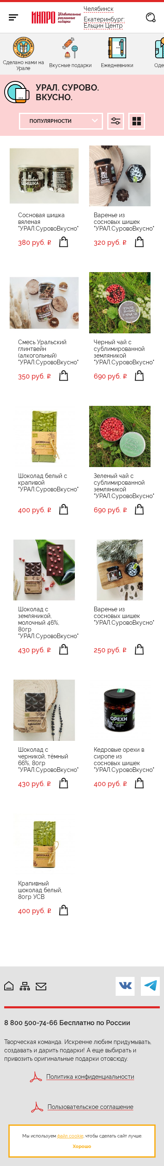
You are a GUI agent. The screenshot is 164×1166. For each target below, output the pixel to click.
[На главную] (8, 986)
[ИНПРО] (56, 17)
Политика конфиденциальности (90, 1077)
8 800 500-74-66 (31, 1023)
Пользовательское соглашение (90, 1107)
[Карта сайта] (25, 987)
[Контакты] (41, 987)
